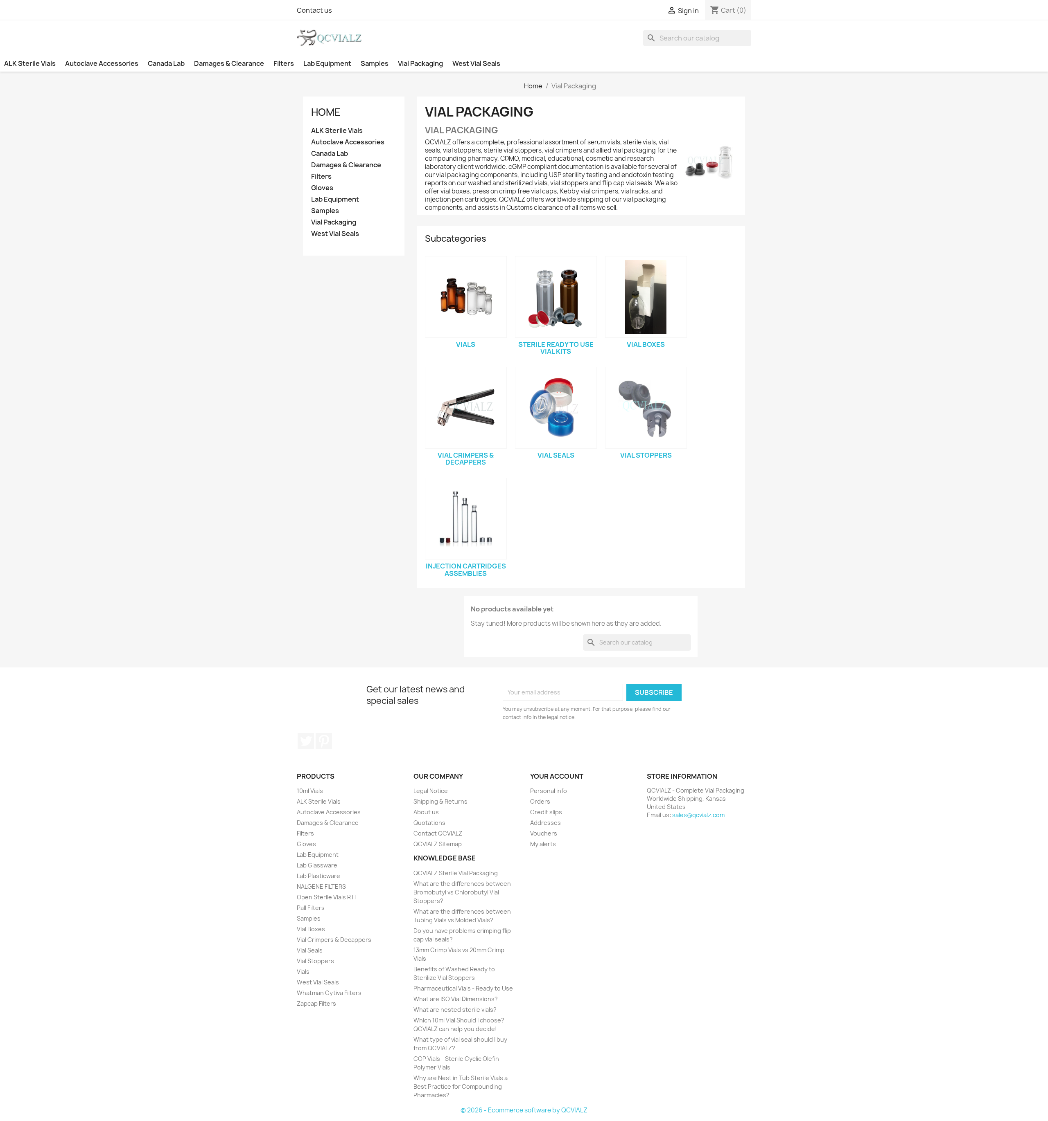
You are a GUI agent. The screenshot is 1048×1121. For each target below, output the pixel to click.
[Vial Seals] (556, 408)
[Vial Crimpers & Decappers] (466, 408)
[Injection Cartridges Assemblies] (466, 518)
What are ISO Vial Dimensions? (455, 999)
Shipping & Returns (440, 801)
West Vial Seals (476, 63)
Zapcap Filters (316, 1003)
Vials (465, 344)
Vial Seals (556, 455)
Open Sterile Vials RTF (327, 897)
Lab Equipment (327, 63)
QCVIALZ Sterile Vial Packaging (455, 873)
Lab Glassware (317, 865)
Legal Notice (430, 791)
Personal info (548, 791)
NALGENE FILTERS (321, 886)
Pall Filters (311, 908)
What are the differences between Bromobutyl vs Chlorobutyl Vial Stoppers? (462, 892)
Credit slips (546, 812)
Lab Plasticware (318, 876)
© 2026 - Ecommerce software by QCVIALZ (524, 1110)
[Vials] (466, 297)
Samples (374, 63)
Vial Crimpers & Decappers (466, 459)
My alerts (543, 844)
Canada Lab (166, 63)
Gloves (322, 188)
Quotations (429, 823)
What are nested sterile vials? (455, 1009)
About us (426, 812)
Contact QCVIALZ (437, 833)
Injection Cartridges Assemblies (466, 570)
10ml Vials (310, 791)
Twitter (306, 741)
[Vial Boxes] (646, 297)
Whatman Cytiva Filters (329, 993)
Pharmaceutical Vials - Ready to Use (463, 988)
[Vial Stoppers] (646, 408)
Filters (283, 63)
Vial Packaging (420, 63)
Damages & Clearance (229, 63)
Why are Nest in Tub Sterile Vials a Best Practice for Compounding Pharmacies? (460, 1086)
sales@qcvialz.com (698, 815)
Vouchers (543, 833)
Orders (540, 801)
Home (326, 112)
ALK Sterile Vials (30, 63)
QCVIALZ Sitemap (437, 844)
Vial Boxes (646, 344)
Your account (556, 776)
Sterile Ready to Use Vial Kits (556, 348)
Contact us (314, 10)
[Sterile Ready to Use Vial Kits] (556, 297)
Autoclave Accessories (101, 63)
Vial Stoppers (646, 455)
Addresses (545, 823)
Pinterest (324, 741)
